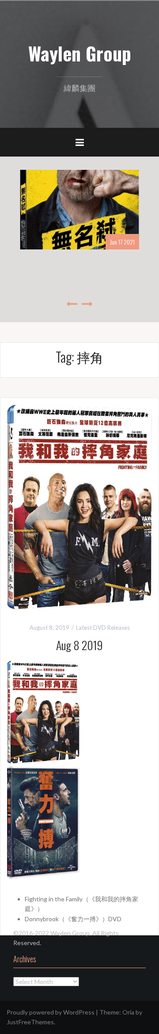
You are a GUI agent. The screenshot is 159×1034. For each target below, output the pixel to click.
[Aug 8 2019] (79, 506)
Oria (128, 1012)
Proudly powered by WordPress (51, 1012)
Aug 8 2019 (79, 645)
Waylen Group (79, 53)
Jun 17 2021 (122, 241)
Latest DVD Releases (103, 627)
